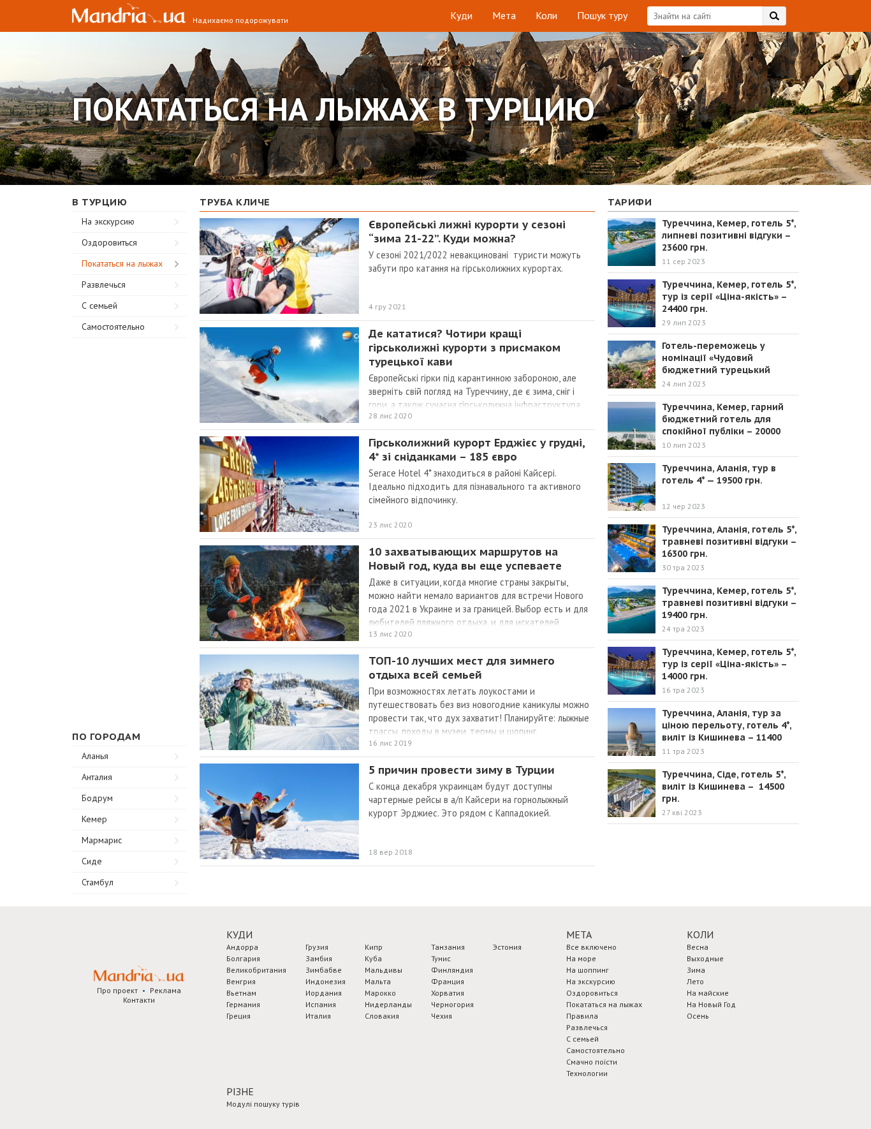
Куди (461, 15)
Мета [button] (579, 934)
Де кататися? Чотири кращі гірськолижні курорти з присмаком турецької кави (464, 348)
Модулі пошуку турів (263, 1104)
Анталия (97, 777)
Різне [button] (240, 1091)
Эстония (507, 947)
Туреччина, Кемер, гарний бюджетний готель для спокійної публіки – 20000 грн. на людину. (723, 425)
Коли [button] (700, 934)
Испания (320, 1004)
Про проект (117, 990)
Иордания (323, 993)
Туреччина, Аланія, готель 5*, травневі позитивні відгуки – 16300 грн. (729, 541)
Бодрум (97, 798)
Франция (447, 981)
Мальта (378, 981)
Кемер (94, 819)
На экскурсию (108, 221)
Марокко (380, 993)
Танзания (448, 947)
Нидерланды (388, 1004)
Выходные (705, 958)
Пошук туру (602, 15)
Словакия (382, 1016)
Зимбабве (323, 970)
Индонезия (325, 981)
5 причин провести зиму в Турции (462, 770)
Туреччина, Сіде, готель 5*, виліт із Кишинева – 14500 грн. (724, 786)
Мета (504, 15)
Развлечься (104, 284)
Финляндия (452, 970)
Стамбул (97, 882)
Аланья (95, 756)
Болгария (243, 958)
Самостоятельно (113, 326)
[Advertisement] (129, 529)
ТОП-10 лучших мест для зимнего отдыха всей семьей (462, 668)
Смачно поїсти (591, 1061)
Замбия (318, 958)
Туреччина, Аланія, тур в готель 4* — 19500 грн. (719, 474)
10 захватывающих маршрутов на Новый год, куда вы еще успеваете (465, 559)
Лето (695, 981)
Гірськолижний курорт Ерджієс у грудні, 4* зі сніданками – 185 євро (477, 450)
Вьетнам (241, 993)
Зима (696, 970)
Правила (582, 1016)
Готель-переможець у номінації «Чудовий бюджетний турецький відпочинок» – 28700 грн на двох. (724, 370)
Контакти (139, 1000)
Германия (243, 1004)
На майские (708, 993)
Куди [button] (239, 934)
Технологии (587, 1073)
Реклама (165, 990)
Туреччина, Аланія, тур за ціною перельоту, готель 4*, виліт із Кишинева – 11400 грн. (726, 731)
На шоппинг (587, 970)
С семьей (99, 305)
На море (581, 958)
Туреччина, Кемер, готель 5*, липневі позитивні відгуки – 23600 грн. (729, 235)
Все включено (591, 947)
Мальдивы (383, 970)
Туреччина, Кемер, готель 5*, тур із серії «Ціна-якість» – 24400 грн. (729, 296)
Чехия (441, 1016)
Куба (373, 958)
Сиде (92, 861)
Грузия (316, 947)
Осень (698, 1016)
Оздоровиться (109, 242)
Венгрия (241, 981)
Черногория (452, 1004)
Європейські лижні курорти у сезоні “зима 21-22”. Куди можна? (467, 232)
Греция (238, 1016)
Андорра (242, 947)
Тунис (441, 958)
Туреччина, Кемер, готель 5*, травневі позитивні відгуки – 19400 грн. (730, 603)
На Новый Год (711, 1004)
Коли (546, 15)
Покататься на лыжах (122, 263)
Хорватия (447, 993)
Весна (697, 947)
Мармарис (102, 840)
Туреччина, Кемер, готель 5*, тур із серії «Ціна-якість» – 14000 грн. (729, 664)
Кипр (374, 947)
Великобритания (256, 970)
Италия (318, 1016)
